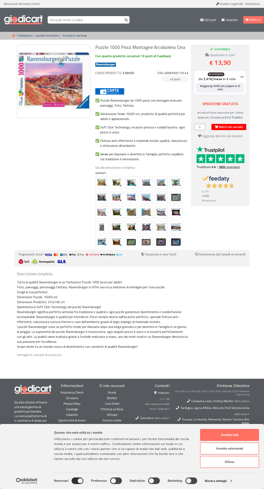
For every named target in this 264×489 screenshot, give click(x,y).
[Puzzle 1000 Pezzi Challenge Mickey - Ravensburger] (146, 212)
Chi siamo (72, 398)
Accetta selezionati (229, 448)
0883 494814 (242, 401)
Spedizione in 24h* (222, 54)
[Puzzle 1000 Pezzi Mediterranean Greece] (146, 197)
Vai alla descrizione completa (115, 167)
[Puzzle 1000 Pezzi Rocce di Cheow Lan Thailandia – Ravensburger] (131, 227)
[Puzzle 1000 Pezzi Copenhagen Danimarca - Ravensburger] (161, 212)
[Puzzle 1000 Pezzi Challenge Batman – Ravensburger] (176, 197)
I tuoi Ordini (112, 403)
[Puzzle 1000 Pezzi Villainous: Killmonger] (161, 242)
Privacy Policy (72, 403)
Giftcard (210, 19)
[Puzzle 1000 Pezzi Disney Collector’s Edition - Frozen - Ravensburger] (101, 242)
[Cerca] (125, 19)
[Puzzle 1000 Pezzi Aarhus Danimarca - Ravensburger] (101, 212)
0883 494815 (242, 414)
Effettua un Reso (112, 409)
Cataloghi (72, 409)
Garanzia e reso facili (160, 254)
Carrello (254, 20)
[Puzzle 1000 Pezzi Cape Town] (161, 182)
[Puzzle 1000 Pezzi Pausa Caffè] (161, 197)
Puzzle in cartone (74, 35)
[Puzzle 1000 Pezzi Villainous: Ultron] (146, 242)
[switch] (116, 480)
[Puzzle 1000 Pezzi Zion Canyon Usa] (116, 242)
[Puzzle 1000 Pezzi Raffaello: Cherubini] (101, 182)
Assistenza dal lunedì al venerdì (222, 254)
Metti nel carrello (230, 127)
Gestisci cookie (112, 420)
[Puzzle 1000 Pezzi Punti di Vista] (131, 182)
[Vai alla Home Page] (13, 35)
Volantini (231, 19)
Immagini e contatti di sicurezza (39, 354)
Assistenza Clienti (72, 392)
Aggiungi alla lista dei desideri (222, 135)
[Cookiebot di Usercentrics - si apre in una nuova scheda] (27, 481)
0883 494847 (162, 418)
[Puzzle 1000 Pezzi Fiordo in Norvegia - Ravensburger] (116, 227)
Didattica (25, 35)
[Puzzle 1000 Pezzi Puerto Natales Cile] (146, 182)
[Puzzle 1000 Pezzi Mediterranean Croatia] (131, 197)
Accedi (231, 3)
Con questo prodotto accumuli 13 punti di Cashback (133, 55)
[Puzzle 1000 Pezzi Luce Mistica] (116, 182)
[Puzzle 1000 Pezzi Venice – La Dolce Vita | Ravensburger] (161, 227)
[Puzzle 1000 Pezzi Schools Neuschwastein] (176, 227)
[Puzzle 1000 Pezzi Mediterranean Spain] (116, 197)
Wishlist (112, 398)
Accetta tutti (229, 435)
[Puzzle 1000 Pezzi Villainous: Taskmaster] (176, 242)
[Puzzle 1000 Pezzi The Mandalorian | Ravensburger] (146, 227)
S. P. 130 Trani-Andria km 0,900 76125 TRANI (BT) (157, 404)
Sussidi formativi (47, 35)
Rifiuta (229, 462)
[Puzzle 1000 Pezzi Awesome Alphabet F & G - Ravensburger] (131, 212)
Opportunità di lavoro (72, 420)
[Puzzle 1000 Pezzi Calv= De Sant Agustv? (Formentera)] (176, 182)
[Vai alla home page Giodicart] (23, 19)
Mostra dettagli (216, 481)
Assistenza (252, 3)
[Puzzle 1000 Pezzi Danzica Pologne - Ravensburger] (101, 227)
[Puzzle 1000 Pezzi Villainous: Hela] (131, 242)
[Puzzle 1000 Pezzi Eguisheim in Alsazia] (101, 197)
